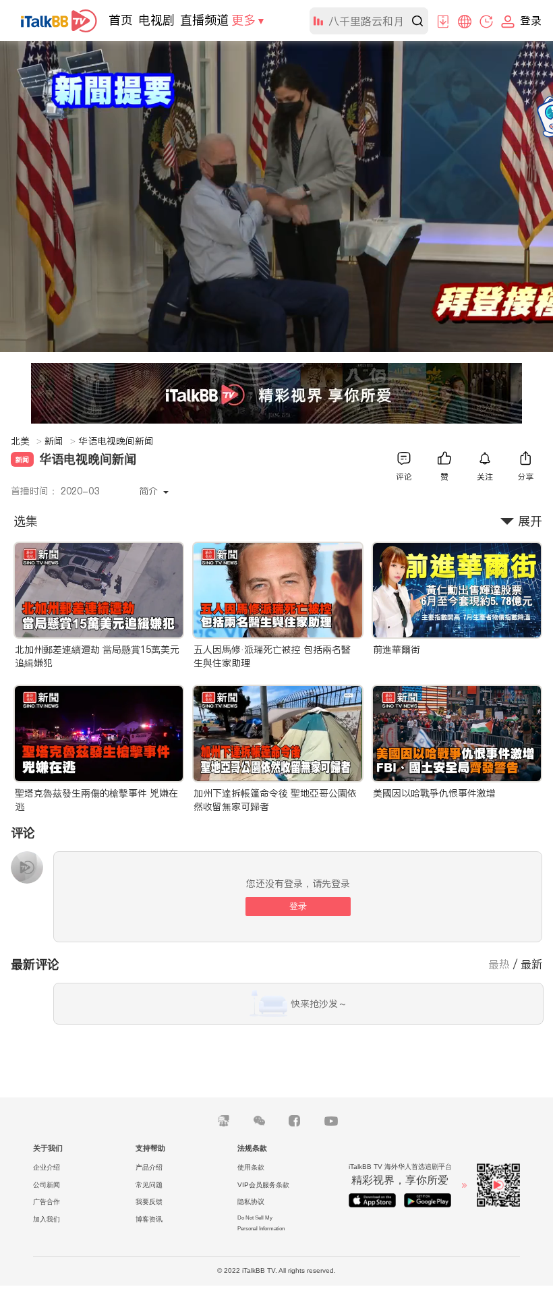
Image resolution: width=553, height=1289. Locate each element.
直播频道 (204, 19)
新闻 (60, 441)
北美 (26, 441)
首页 (121, 19)
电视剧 (156, 19)
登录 (298, 906)
